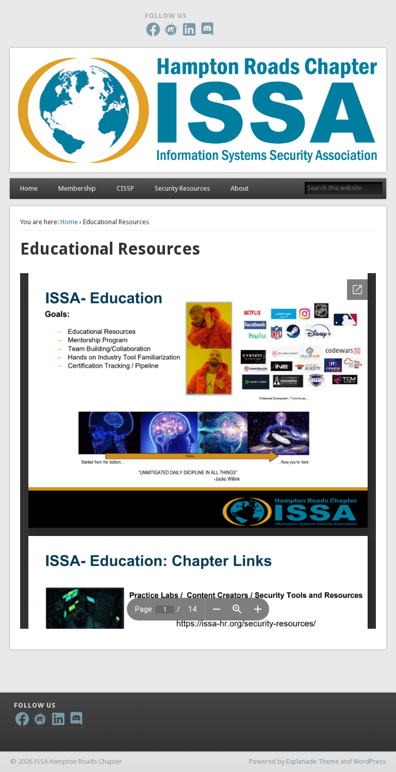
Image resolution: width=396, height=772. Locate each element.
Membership (77, 188)
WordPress (369, 761)
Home (29, 188)
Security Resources (182, 188)
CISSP (125, 188)
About (239, 188)
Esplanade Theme (312, 761)
